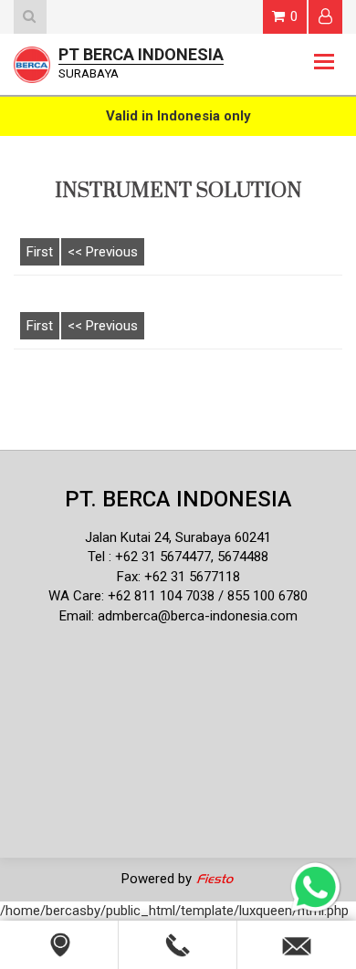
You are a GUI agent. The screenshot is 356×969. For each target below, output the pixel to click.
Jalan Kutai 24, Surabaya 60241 (178, 537)
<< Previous (103, 252)
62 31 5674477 (167, 556)
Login (325, 17)
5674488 (242, 556)
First (39, 252)
